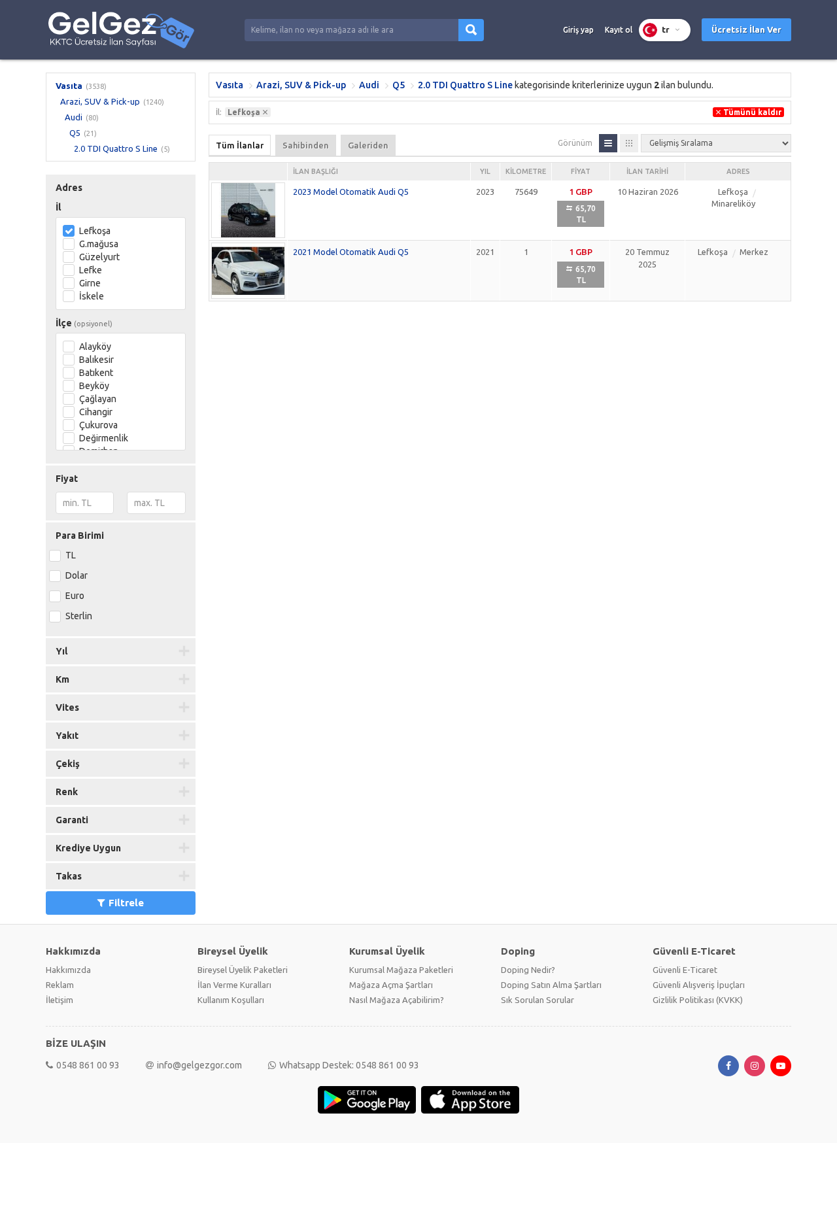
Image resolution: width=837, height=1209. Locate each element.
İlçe (84, 323)
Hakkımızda (68, 969)
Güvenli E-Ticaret (685, 969)
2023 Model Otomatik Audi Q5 (351, 191)
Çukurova (98, 425)
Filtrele (126, 902)
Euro (74, 595)
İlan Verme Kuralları (234, 984)
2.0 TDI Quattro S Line (116, 148)
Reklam (60, 984)
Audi (73, 117)
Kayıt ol (618, 30)
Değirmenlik (103, 438)
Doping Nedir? (528, 969)
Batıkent (96, 372)
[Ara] (471, 30)
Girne (90, 283)
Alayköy (95, 346)
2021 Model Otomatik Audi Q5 (351, 251)
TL (70, 555)
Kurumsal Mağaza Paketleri (401, 969)
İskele (91, 296)
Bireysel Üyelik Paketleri (242, 969)
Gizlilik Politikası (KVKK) (698, 999)
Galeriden (368, 145)
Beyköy (94, 386)
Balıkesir (96, 359)
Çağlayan (97, 399)
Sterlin (78, 616)
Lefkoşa (95, 231)
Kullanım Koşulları (230, 999)
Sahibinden (305, 145)
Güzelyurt (99, 257)
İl (58, 207)
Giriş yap (578, 30)
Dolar (76, 575)
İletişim (59, 999)
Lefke (90, 270)
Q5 (74, 132)
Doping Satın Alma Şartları (551, 984)
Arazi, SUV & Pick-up (100, 101)
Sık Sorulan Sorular (537, 999)
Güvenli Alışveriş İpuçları (699, 984)
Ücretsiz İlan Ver (746, 29)
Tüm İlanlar (240, 145)
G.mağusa (98, 244)
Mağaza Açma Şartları (391, 984)
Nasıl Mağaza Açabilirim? (396, 999)
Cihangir (95, 412)
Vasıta (69, 85)
